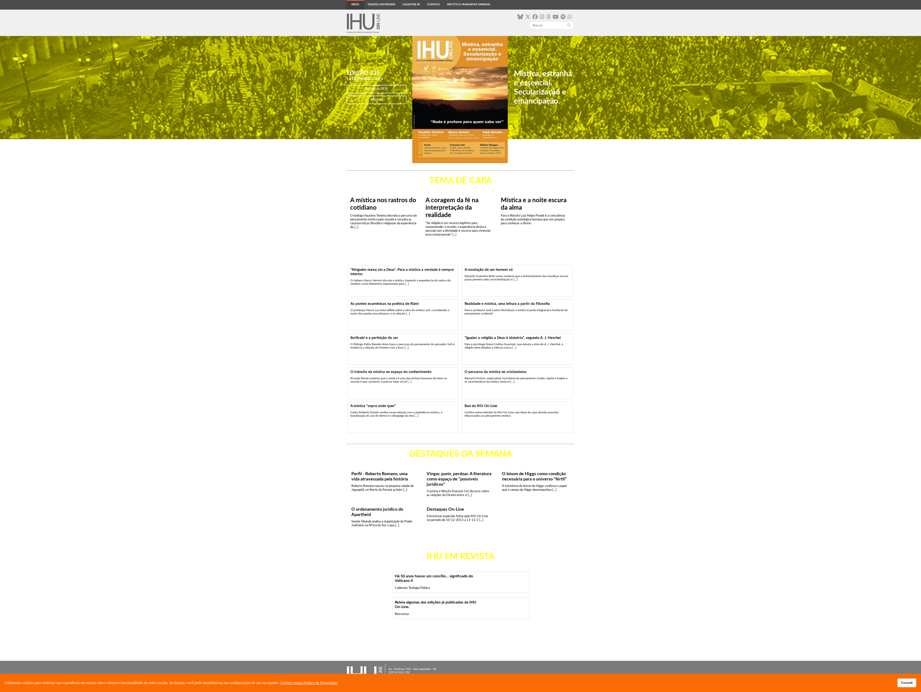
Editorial (377, 99)
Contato (433, 4)
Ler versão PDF (377, 89)
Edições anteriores (381, 4)
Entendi (907, 683)
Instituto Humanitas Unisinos (468, 4)
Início (355, 4)
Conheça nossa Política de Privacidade (309, 683)
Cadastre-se (411, 4)
